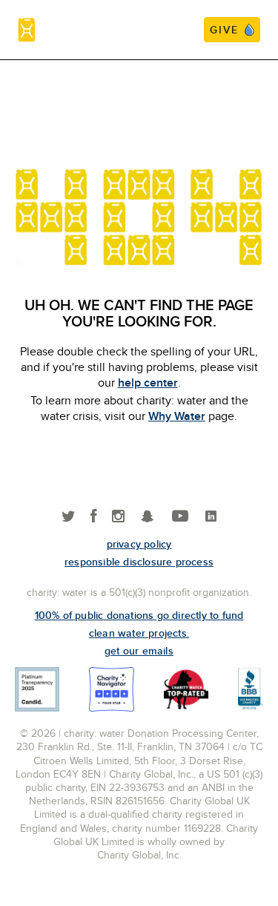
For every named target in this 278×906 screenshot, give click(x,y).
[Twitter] (69, 517)
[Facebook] (93, 517)
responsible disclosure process (139, 561)
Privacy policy (139, 543)
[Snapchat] (147, 517)
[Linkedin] (210, 517)
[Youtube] (180, 517)
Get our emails (139, 650)
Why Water (176, 415)
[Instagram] (118, 517)
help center (148, 382)
